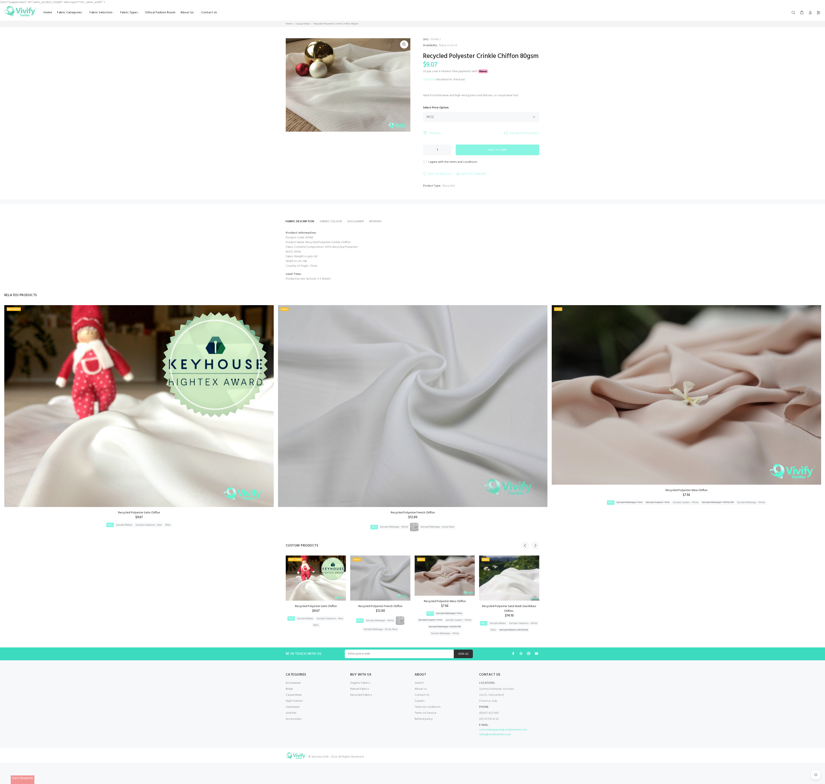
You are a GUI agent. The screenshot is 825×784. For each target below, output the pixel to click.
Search (419, 682)
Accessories (293, 719)
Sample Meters (124, 525)
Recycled (449, 185)
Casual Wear (303, 24)
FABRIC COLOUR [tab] (331, 221)
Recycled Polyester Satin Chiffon (139, 512)
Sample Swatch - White (686, 502)
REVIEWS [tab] (375, 221)
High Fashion (294, 701)
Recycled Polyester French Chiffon (413, 512)
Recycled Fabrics (361, 695)
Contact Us (422, 695)
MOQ (110, 525)
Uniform (291, 713)
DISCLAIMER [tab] (355, 221)
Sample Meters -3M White (513, 630)
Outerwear (292, 707)
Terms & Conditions (427, 707)
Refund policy (424, 719)
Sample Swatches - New (148, 525)
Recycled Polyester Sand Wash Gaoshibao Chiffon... (509, 608)
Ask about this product (524, 133)
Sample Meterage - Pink (629, 502)
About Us (421, 689)
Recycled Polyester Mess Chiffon (686, 490)
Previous (525, 545)
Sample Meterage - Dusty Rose (437, 527)
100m (168, 525)
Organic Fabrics (360, 682)
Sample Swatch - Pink (658, 502)
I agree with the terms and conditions (452, 162)
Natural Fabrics (359, 689)
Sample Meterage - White (394, 527)
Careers (420, 701)
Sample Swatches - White (523, 623)
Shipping (429, 79)
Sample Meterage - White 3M (718, 502)
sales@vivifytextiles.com (495, 734)
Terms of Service (425, 713)
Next (535, 545)
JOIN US (463, 654)
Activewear (293, 682)
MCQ (374, 527)
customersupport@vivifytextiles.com (503, 729)
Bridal (289, 689)
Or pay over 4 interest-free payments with (450, 71)
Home (289, 24)
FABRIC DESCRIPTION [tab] (300, 221)
